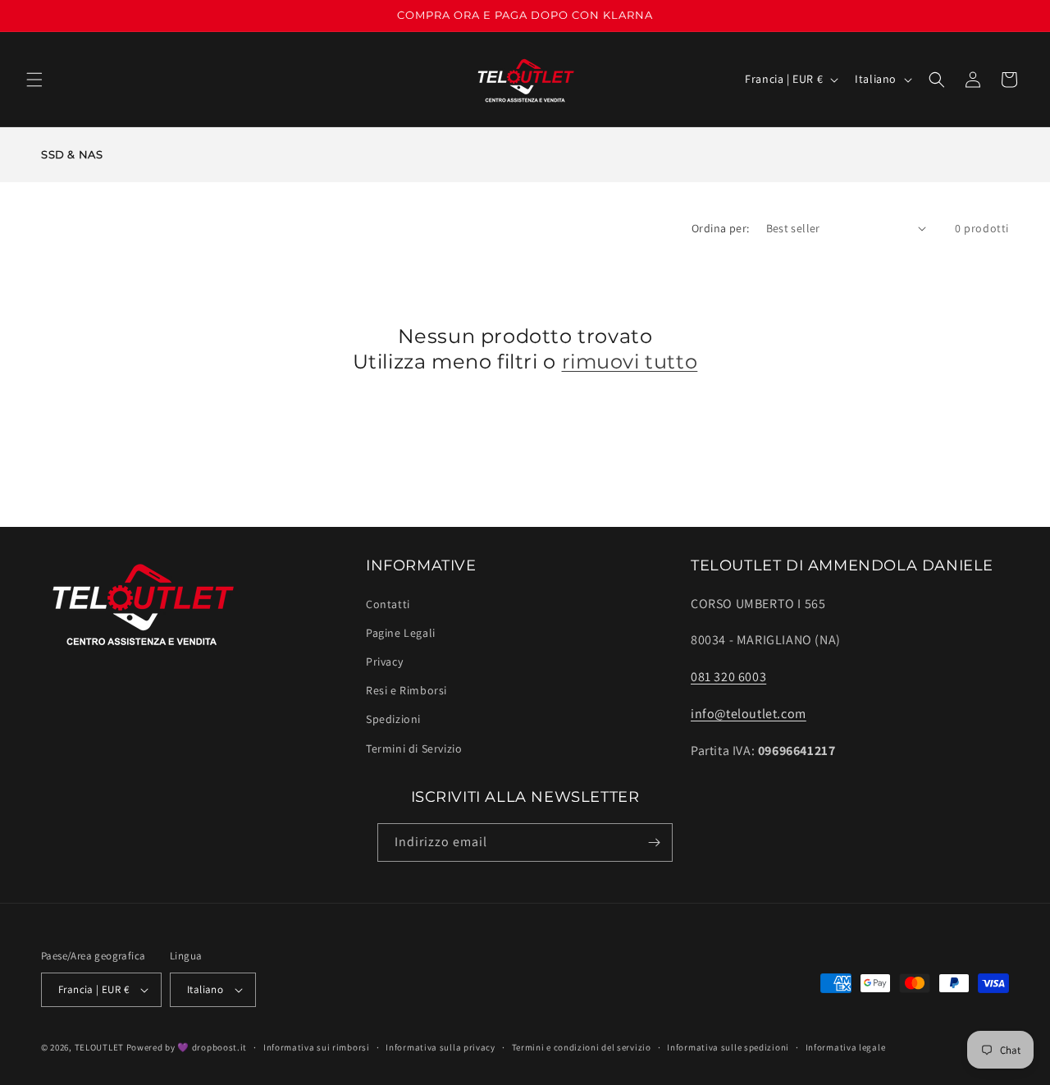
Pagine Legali (401, 632)
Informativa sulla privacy (440, 1047)
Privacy (384, 661)
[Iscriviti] (654, 842)
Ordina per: (720, 228)
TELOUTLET (99, 1047)
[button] (34, 80)
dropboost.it (219, 1047)
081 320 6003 (728, 676)
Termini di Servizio (414, 748)
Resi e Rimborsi (406, 690)
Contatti (388, 604)
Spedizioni (393, 719)
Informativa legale (846, 1047)
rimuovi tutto (630, 361)
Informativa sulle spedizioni (728, 1047)
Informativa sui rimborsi (316, 1047)
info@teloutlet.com (748, 713)
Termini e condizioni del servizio (581, 1047)
